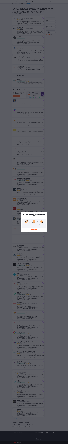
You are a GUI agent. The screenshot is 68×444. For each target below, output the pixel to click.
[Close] (46, 213)
